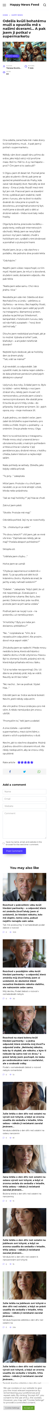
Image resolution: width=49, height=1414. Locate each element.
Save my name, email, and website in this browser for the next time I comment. (24, 843)
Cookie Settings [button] (12, 1408)
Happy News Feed (24, 4)
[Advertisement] (24, 109)
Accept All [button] (28, 1408)
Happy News (12, 56)
